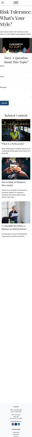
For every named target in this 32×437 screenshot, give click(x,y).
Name (2, 66)
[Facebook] (13, 424)
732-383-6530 (18, 410)
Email (2, 77)
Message (3, 87)
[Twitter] (16, 424)
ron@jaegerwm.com (16, 421)
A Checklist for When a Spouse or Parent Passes (14, 227)
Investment (16, 434)
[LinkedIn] (19, 424)
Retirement (16, 432)
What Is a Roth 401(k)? (13, 143)
